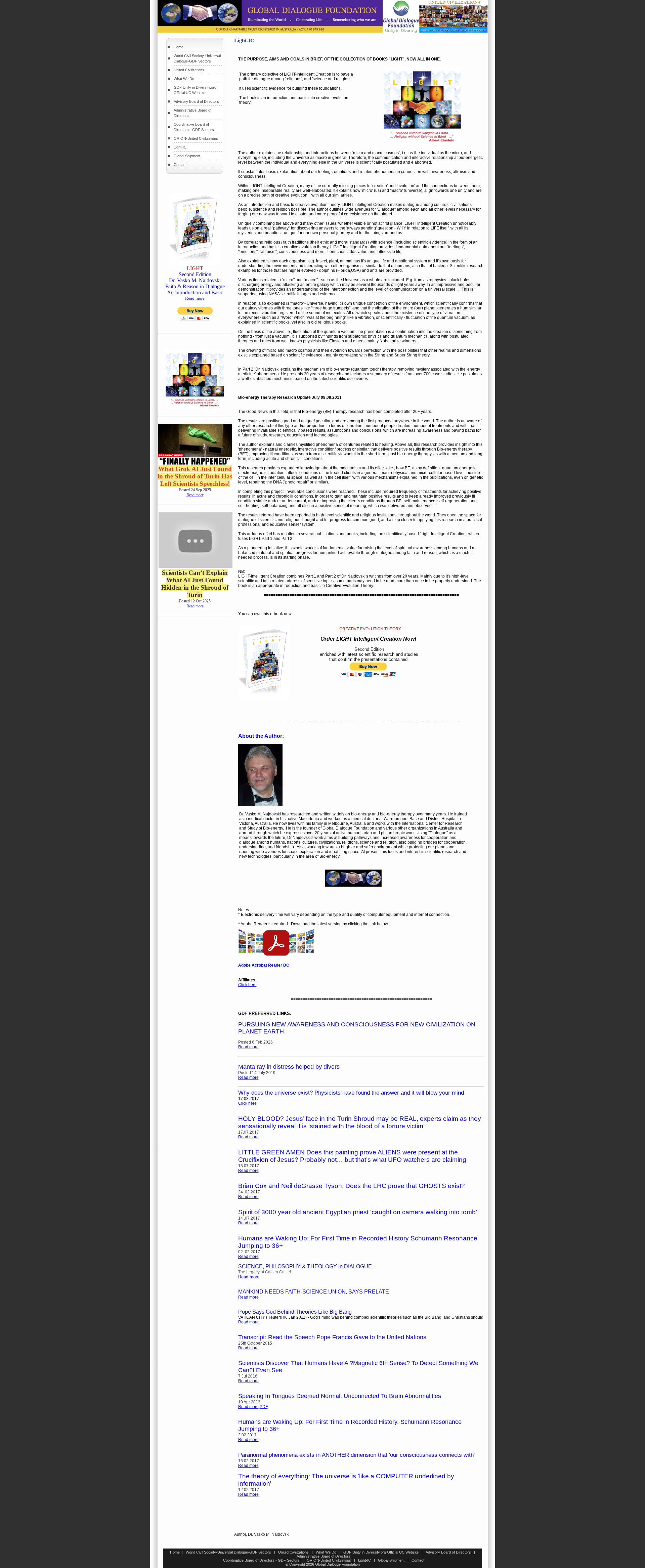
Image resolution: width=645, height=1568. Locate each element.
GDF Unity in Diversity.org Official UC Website (381, 1552)
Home (178, 47)
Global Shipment (187, 156)
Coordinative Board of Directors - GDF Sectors (261, 1560)
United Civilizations (189, 70)
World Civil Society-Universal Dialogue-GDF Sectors (228, 1552)
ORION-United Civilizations (196, 138)
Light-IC (180, 147)
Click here (247, 984)
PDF (264, 1406)
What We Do (184, 79)
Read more (195, 298)
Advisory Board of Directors (196, 101)
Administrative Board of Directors (323, 1556)
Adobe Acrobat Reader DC (263, 965)
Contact (180, 165)
